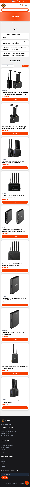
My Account (4, 462)
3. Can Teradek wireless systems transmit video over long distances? (14, 48)
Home (2, 23)
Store (2, 459)
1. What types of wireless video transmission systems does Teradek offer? (13, 36)
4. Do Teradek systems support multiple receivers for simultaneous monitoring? (14, 54)
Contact (3, 466)
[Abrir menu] (26, 5)
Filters (25, 66)
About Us (3, 450)
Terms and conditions (7, 445)
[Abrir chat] (27, 483)
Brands (8, 23)
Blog (2, 452)
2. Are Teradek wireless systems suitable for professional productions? (14, 42)
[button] (17, 1)
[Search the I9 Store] (27, 10)
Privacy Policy (5, 447)
